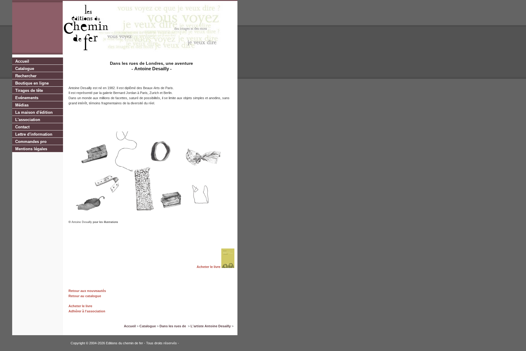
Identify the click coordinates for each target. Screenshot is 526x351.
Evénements (26, 98)
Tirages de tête (29, 90)
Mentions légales (31, 149)
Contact (22, 127)
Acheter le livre (208, 267)
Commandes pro (31, 141)
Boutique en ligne (32, 83)
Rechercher (26, 76)
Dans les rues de (173, 326)
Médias (22, 105)
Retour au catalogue (84, 296)
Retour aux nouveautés (87, 291)
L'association (27, 119)
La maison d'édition (34, 112)
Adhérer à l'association (86, 311)
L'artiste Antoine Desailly (211, 326)
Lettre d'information (33, 134)
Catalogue (24, 68)
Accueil (22, 61)
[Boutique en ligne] (227, 267)
